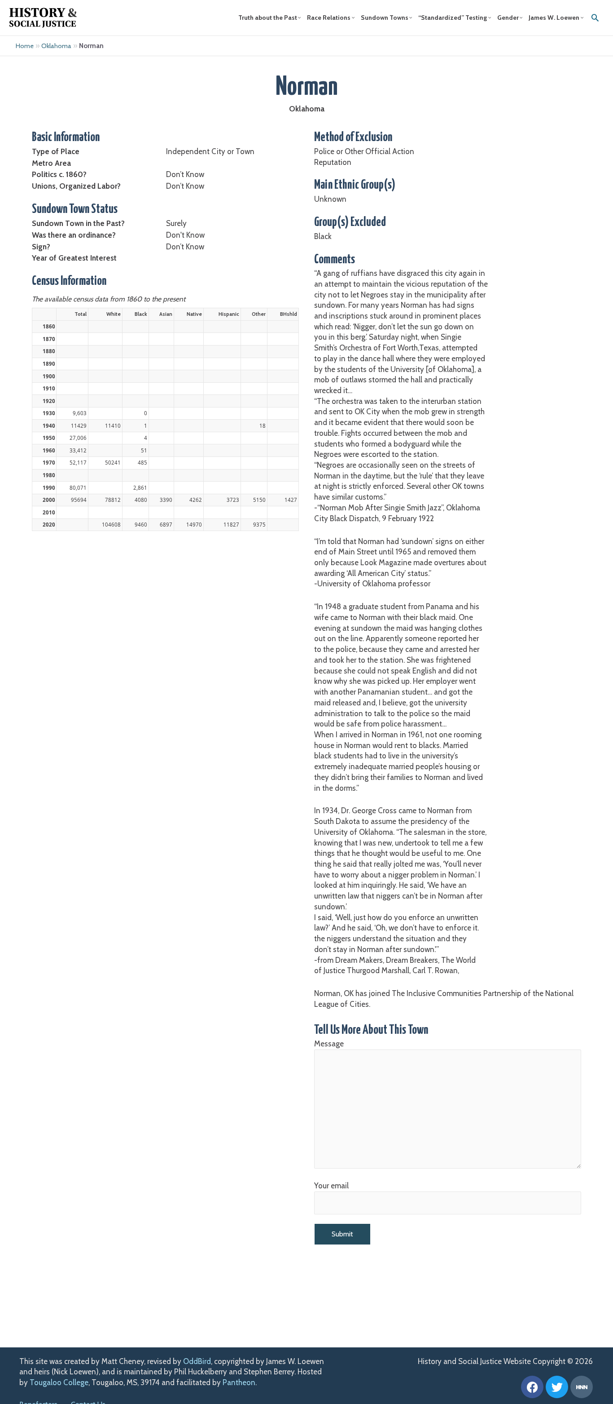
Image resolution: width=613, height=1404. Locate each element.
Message (329, 1043)
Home (25, 46)
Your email (331, 1185)
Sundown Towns (384, 17)
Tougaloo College (59, 1382)
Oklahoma (56, 46)
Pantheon (239, 1382)
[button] (595, 17)
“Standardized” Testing (452, 17)
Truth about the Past (267, 17)
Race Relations (328, 17)
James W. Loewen (554, 17)
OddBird (197, 1361)
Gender (508, 17)
